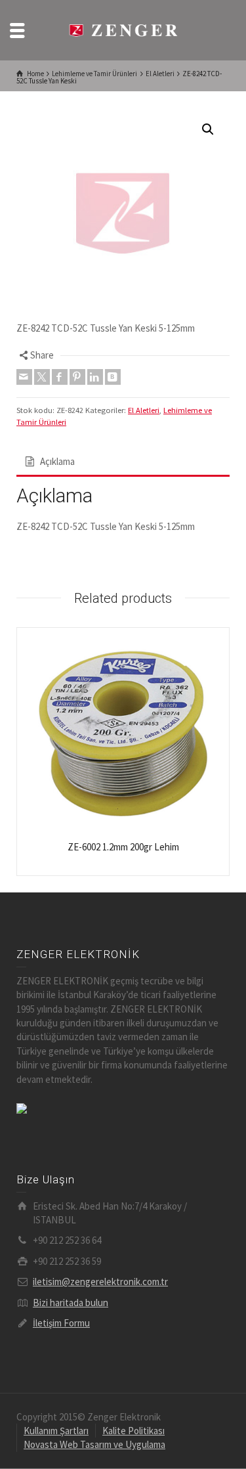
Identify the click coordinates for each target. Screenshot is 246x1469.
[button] (208, 129)
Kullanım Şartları (56, 1430)
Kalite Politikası (133, 1430)
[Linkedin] (95, 377)
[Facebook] (60, 377)
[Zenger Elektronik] (123, 29)
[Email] (24, 377)
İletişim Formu (61, 1323)
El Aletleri (143, 410)
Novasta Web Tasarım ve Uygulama (94, 1444)
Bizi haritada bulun (70, 1302)
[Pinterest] (77, 377)
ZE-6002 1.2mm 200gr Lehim (123, 847)
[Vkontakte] (113, 377)
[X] (42, 377)
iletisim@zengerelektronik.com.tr (100, 1281)
